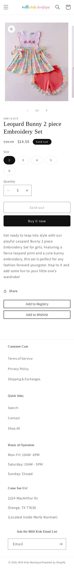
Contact (14, 418)
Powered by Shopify (54, 562)
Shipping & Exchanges (24, 379)
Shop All (14, 428)
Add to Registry (37, 304)
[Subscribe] (60, 544)
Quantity (9, 181)
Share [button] (13, 291)
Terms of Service (20, 358)
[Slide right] (46, 110)
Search (13, 408)
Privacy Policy (18, 369)
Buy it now (37, 221)
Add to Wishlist (37, 314)
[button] (6, 7)
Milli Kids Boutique (29, 562)
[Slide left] (27, 110)
